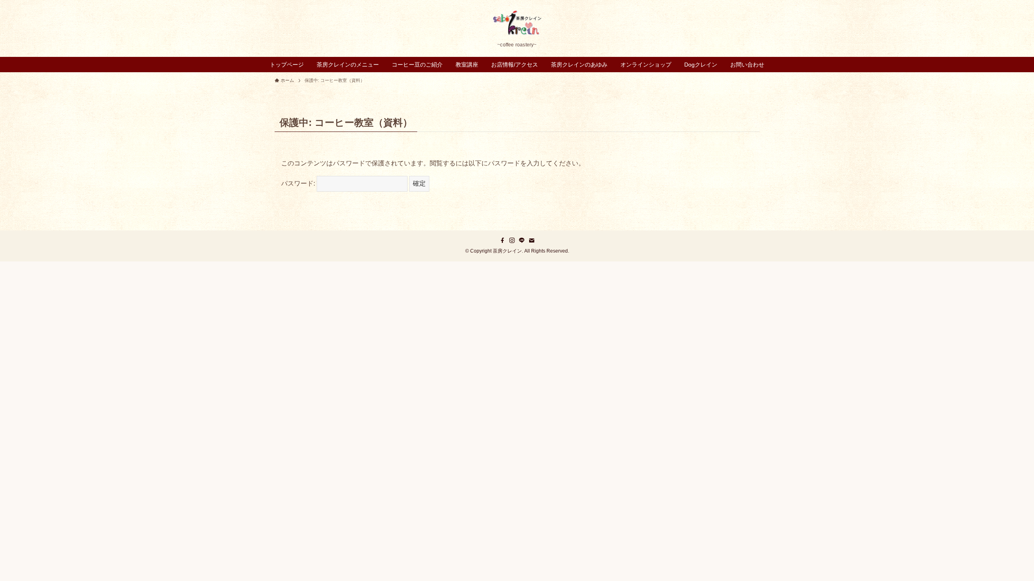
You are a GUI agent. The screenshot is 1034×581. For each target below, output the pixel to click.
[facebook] (502, 240)
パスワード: (299, 183)
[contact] (531, 240)
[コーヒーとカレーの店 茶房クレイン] (517, 23)
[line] (521, 240)
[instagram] (512, 240)
